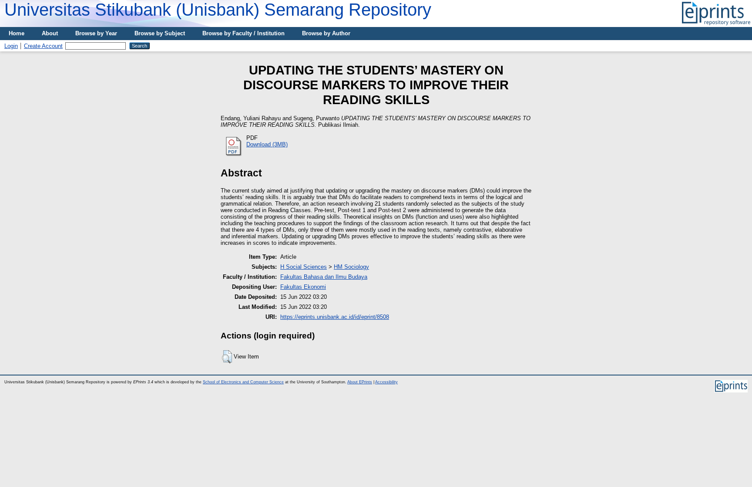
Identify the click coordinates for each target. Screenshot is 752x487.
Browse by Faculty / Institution (243, 33)
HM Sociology (351, 267)
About (50, 33)
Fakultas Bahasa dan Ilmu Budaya (323, 277)
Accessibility (386, 382)
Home (16, 33)
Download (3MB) (267, 144)
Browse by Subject (159, 33)
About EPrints (359, 382)
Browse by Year (96, 33)
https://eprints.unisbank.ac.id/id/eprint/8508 (334, 317)
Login (11, 46)
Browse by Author (326, 33)
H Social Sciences (303, 267)
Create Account (43, 46)
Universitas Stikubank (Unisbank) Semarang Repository (217, 9)
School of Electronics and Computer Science (243, 382)
